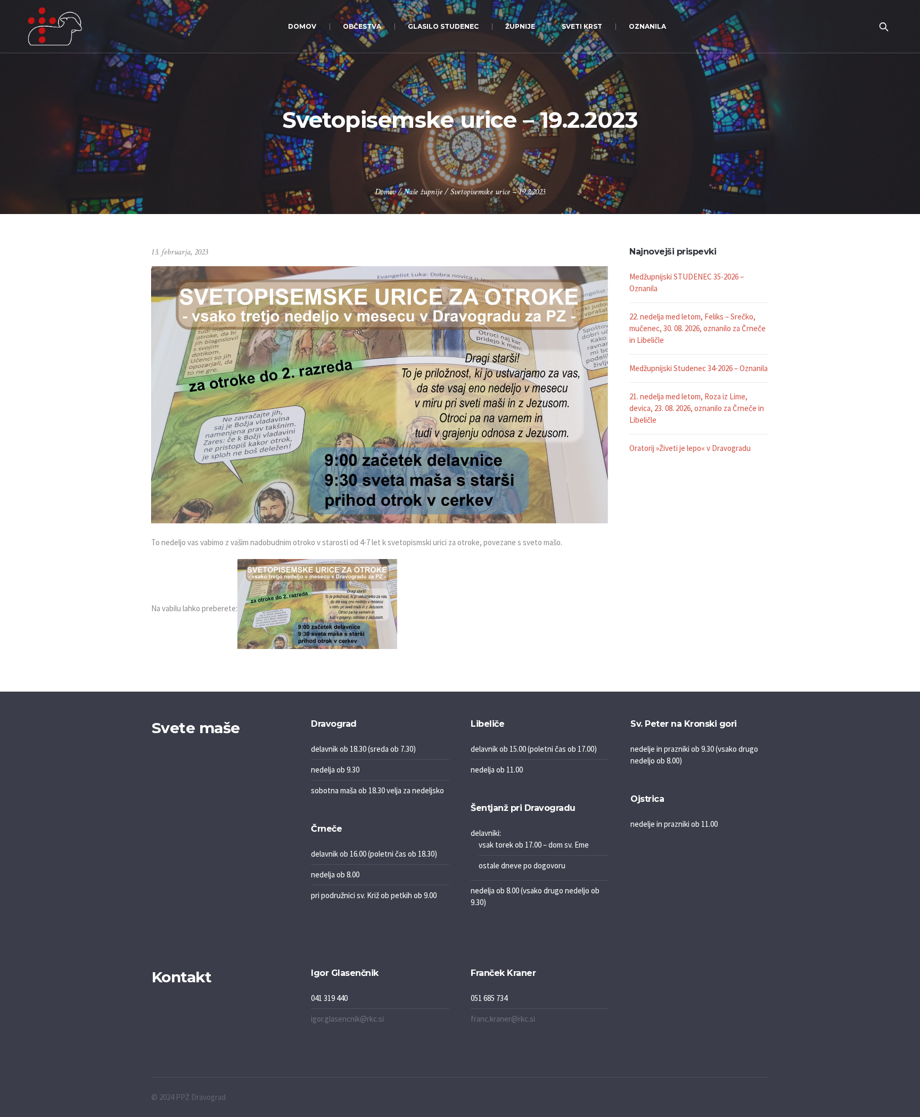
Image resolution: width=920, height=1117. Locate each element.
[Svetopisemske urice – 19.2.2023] (379, 394)
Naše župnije (423, 192)
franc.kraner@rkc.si (503, 1019)
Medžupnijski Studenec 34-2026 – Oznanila (698, 368)
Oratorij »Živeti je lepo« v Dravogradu (690, 448)
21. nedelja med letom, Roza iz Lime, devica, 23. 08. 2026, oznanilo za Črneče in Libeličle (696, 408)
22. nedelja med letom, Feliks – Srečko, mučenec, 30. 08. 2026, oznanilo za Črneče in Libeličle (697, 328)
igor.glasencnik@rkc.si (347, 1019)
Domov (385, 192)
